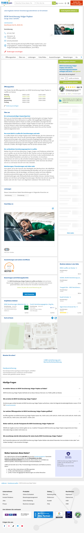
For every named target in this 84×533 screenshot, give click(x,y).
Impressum (69, 494)
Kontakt (49, 500)
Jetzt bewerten (29, 294)
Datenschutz (69, 497)
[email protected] (11, 405)
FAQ (48, 504)
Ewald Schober (64, 297)
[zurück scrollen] (2, 57)
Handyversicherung (9, 368)
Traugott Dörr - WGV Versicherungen (70, 287)
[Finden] (54, 3)
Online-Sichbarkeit (28, 494)
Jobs (4, 500)
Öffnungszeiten (10, 57)
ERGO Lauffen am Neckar (67, 268)
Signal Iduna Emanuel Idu (68, 307)
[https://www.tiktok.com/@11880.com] (13, 526)
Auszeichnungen (54, 57)
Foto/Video (42, 57)
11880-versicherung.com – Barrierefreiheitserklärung (53, 361)
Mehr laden (70, 233)
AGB (67, 500)
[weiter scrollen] (81, 57)
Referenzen (50, 497)
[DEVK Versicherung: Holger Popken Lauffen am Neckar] (53, 208)
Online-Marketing (28, 500)
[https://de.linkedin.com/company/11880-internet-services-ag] (18, 526)
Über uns (22, 57)
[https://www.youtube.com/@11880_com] (22, 526)
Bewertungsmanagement (30, 497)
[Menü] (69, 3)
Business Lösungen (28, 504)
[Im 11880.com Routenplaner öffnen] (52, 317)
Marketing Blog (51, 494)
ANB (67, 504)
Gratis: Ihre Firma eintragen (76, 3)
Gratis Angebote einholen (68, 11)
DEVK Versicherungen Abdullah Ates (15, 304)
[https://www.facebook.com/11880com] (4, 526)
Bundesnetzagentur (39, 456)
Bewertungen (68, 57)
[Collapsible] (79, 388)
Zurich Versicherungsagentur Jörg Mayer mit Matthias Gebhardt (42, 304)
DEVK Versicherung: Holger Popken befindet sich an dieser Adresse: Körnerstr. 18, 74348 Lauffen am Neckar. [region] (32, 393)
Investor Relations (8, 497)
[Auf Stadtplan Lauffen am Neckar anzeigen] (56, 318)
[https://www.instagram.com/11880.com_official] (9, 526)
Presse (5, 504)
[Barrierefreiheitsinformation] (66, 3)
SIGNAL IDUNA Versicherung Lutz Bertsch (70, 278)
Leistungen (32, 57)
